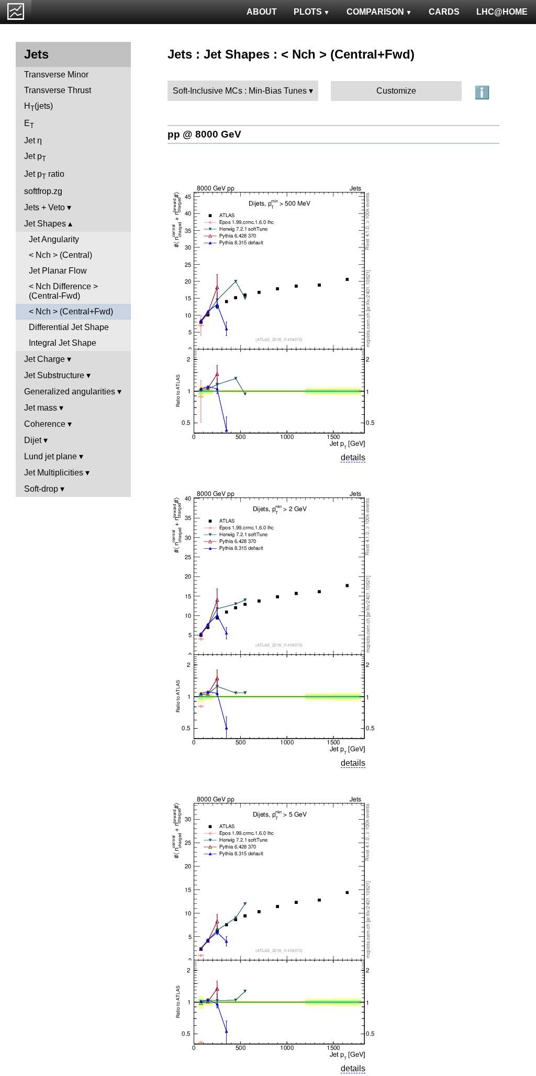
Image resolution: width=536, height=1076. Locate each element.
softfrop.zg (43, 191)
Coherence (44, 424)
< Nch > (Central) (60, 255)
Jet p (35, 157)
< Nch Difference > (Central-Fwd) (63, 291)
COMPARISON (375, 11)
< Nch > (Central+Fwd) (71, 311)
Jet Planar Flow (58, 270)
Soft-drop (41, 488)
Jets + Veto (44, 207)
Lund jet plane (50, 456)
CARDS (444, 11)
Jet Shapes (45, 223)
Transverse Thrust (57, 90)
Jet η (33, 140)
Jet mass (40, 407)
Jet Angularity (54, 239)
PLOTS (308, 11)
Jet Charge (44, 359)
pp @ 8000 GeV (204, 134)
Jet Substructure (54, 375)
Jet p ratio (44, 174)
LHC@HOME (502, 11)
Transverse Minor (56, 74)
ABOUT (262, 11)
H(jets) (38, 106)
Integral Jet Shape (62, 342)
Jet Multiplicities (53, 472)
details (353, 457)
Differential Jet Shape (69, 327)
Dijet (32, 440)
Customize (396, 90)
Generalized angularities (69, 391)
